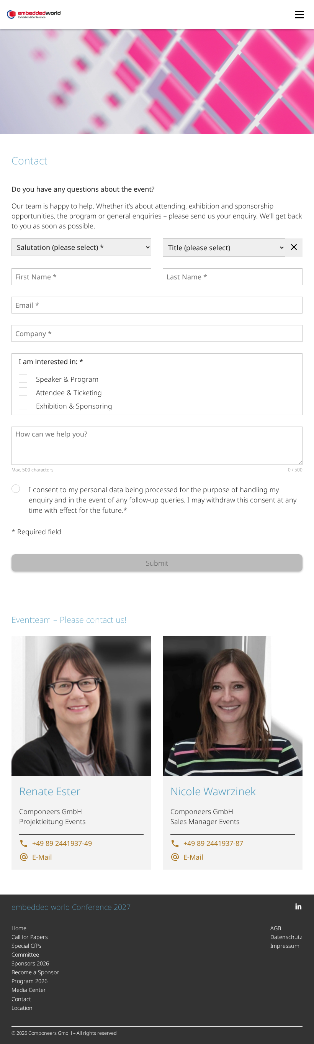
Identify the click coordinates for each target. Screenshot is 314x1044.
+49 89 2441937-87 (213, 843)
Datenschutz (286, 937)
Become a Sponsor (35, 972)
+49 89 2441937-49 (62, 843)
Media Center (28, 989)
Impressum (284, 945)
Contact (21, 999)
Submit (157, 563)
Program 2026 (29, 981)
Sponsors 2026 (30, 963)
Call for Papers (29, 937)
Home (18, 928)
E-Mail (42, 857)
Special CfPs (26, 945)
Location (22, 1007)
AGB (275, 928)
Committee (25, 954)
